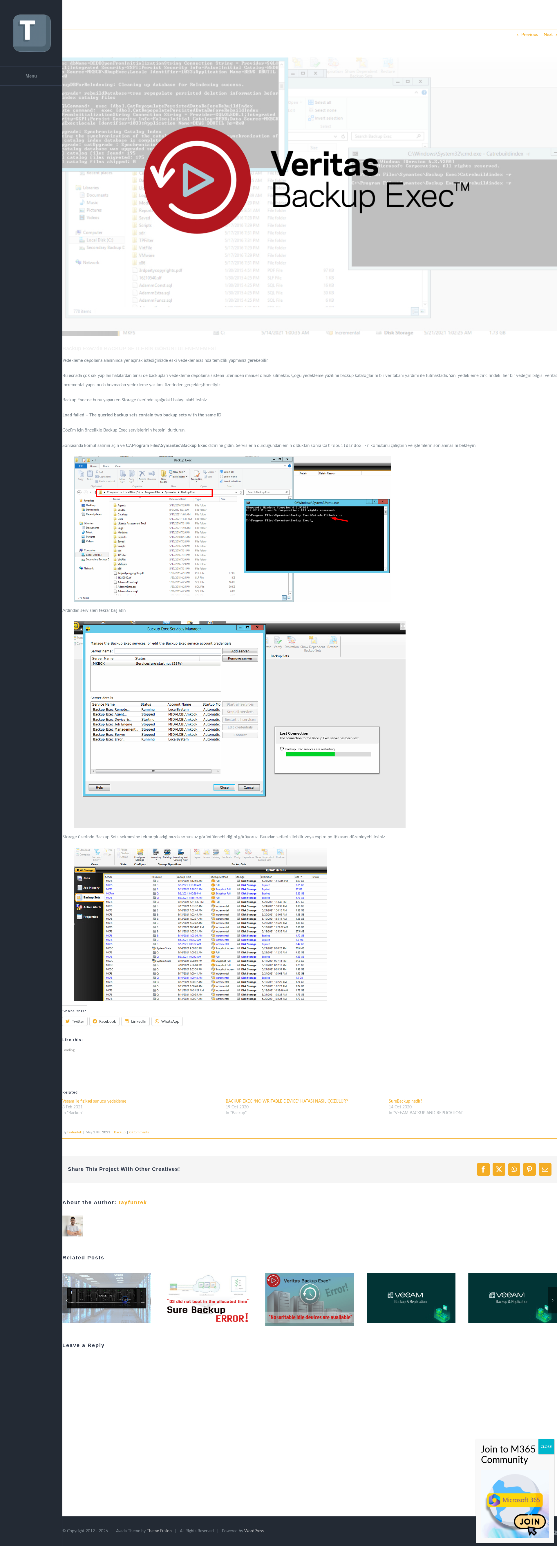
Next (548, 35)
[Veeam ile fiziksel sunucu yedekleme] (512, 1298)
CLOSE (546, 1446)
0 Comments (139, 1132)
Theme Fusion (159, 1531)
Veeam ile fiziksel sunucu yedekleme (94, 1101)
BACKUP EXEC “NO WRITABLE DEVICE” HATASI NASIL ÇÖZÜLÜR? (287, 1101)
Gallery (114, 1298)
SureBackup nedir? (405, 1101)
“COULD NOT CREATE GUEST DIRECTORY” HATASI (302, 1298)
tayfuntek (74, 1132)
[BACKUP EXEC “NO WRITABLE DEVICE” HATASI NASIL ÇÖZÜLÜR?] (208, 1299)
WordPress (254, 1531)
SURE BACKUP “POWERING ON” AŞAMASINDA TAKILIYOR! (99, 1298)
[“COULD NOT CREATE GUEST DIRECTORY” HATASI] (309, 1298)
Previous (529, 35)
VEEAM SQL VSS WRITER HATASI (403, 1298)
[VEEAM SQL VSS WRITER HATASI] (411, 1298)
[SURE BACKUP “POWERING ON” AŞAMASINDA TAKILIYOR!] (106, 1298)
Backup (120, 1132)
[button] (309, 196)
